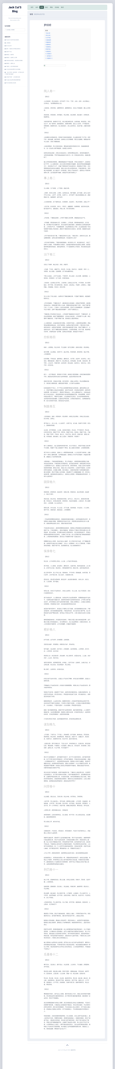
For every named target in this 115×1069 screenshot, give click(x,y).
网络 (51, 7)
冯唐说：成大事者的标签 (12, 66)
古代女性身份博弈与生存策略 (13, 69)
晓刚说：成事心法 (10, 63)
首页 (32, 7)
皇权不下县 (9, 51)
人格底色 (8, 42)
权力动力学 (9, 45)
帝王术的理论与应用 (11, 82)
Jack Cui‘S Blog (14, 9)
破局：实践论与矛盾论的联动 (13, 48)
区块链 (57, 7)
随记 (46, 7)
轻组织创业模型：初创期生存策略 (14, 60)
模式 (62, 7)
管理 (41, 7)
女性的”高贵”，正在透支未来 (13, 77)
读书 (37, 7)
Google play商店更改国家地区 (13, 80)
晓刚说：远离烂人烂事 (11, 57)
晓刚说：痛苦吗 (10, 54)
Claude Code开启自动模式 (12, 39)
